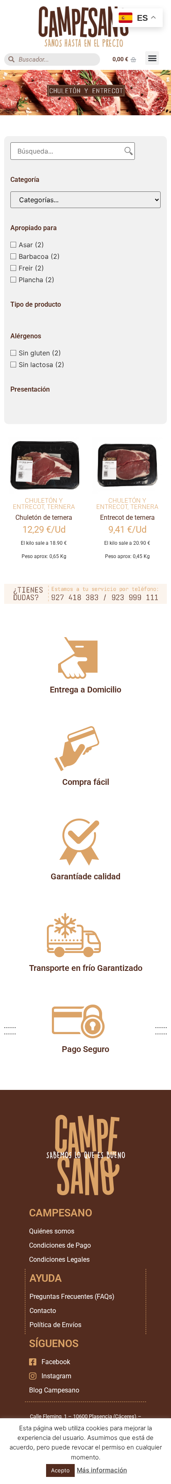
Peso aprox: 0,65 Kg (44, 556)
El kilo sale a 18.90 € (44, 543)
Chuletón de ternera (43, 517)
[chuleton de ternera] (43, 465)
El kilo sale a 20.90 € (127, 543)
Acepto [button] (60, 1470)
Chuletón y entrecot (38, 504)
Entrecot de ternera (127, 517)
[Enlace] (85, 26)
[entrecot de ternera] (127, 465)
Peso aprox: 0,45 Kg (127, 556)
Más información (102, 1470)
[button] (152, 58)
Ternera (61, 507)
